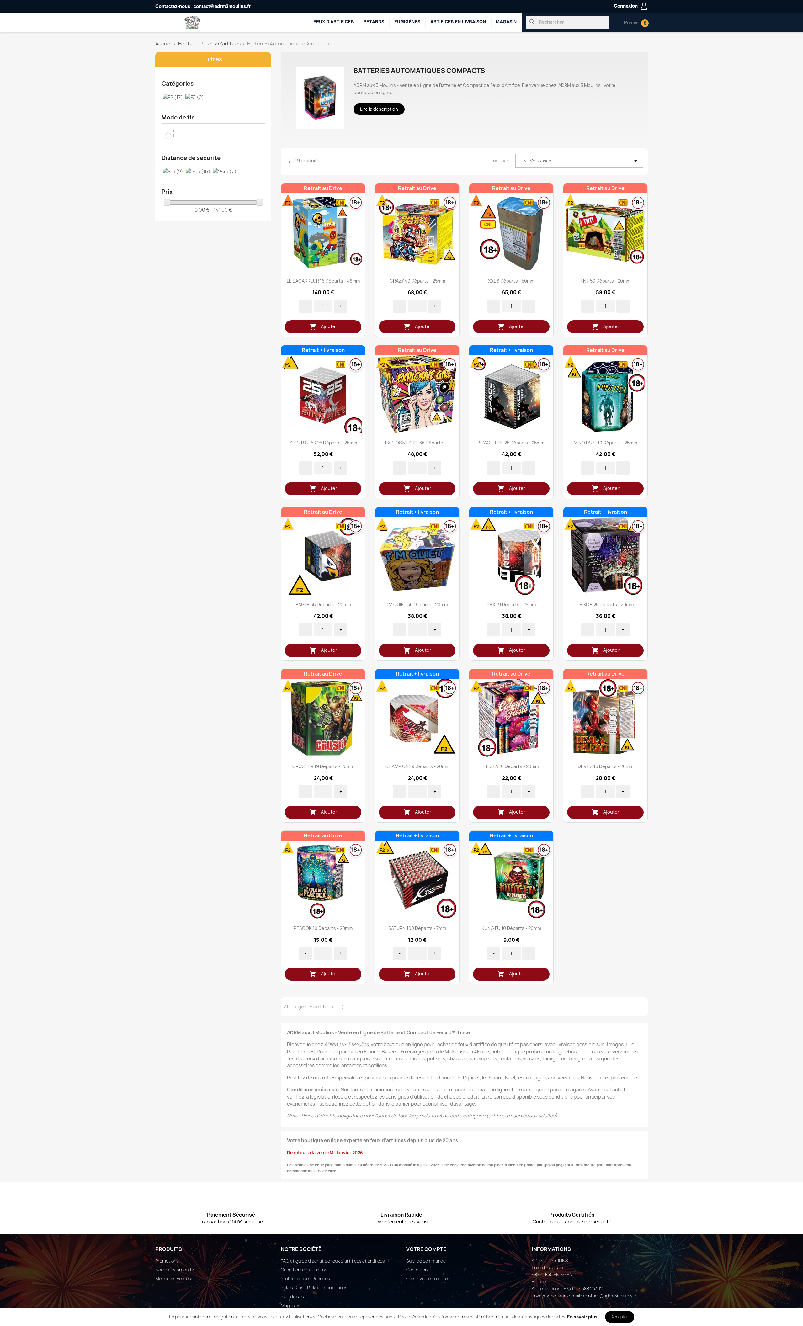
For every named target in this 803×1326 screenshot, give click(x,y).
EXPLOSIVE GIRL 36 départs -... (417, 443)
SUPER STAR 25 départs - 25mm (323, 443)
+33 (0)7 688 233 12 (583, 1289)
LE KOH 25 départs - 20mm (605, 604)
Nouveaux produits (174, 1270)
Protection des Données (305, 1278)
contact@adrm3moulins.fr (222, 6)
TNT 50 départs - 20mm (605, 281)
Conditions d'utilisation (304, 1270)
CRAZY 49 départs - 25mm (417, 281)
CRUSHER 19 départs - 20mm (323, 766)
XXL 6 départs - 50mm (511, 281)
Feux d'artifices (333, 22)
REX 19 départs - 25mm (511, 604)
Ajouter (323, 327)
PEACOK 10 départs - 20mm (323, 928)
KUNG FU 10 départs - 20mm (511, 928)
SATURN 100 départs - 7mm (417, 928)
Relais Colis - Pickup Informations (314, 1288)
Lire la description (379, 109)
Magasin (506, 22)
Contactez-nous (172, 6)
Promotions (166, 1261)
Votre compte (426, 1249)
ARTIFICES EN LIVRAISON (458, 22)
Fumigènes (407, 22)
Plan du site (292, 1296)
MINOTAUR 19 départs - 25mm (605, 443)
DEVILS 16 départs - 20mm (605, 766)
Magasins (290, 1305)
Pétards (374, 22)
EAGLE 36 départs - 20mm (323, 604)
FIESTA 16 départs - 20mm (511, 766)
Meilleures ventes (173, 1278)
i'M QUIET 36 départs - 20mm (417, 604)
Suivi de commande (426, 1261)
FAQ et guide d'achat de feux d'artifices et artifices (333, 1261)
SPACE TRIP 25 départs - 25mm (511, 443)
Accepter (619, 1316)
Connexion (417, 1270)
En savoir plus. (583, 1317)
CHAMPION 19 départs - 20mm (417, 766)
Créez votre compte (427, 1278)
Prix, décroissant (579, 161)
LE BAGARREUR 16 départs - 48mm (323, 281)
